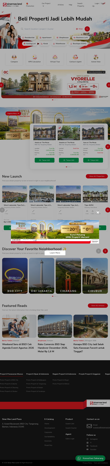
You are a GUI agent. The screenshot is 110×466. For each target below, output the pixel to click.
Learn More (55, 253)
